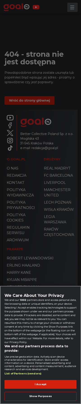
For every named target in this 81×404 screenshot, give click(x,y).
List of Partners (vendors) (22, 373)
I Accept (40, 384)
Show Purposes (40, 396)
